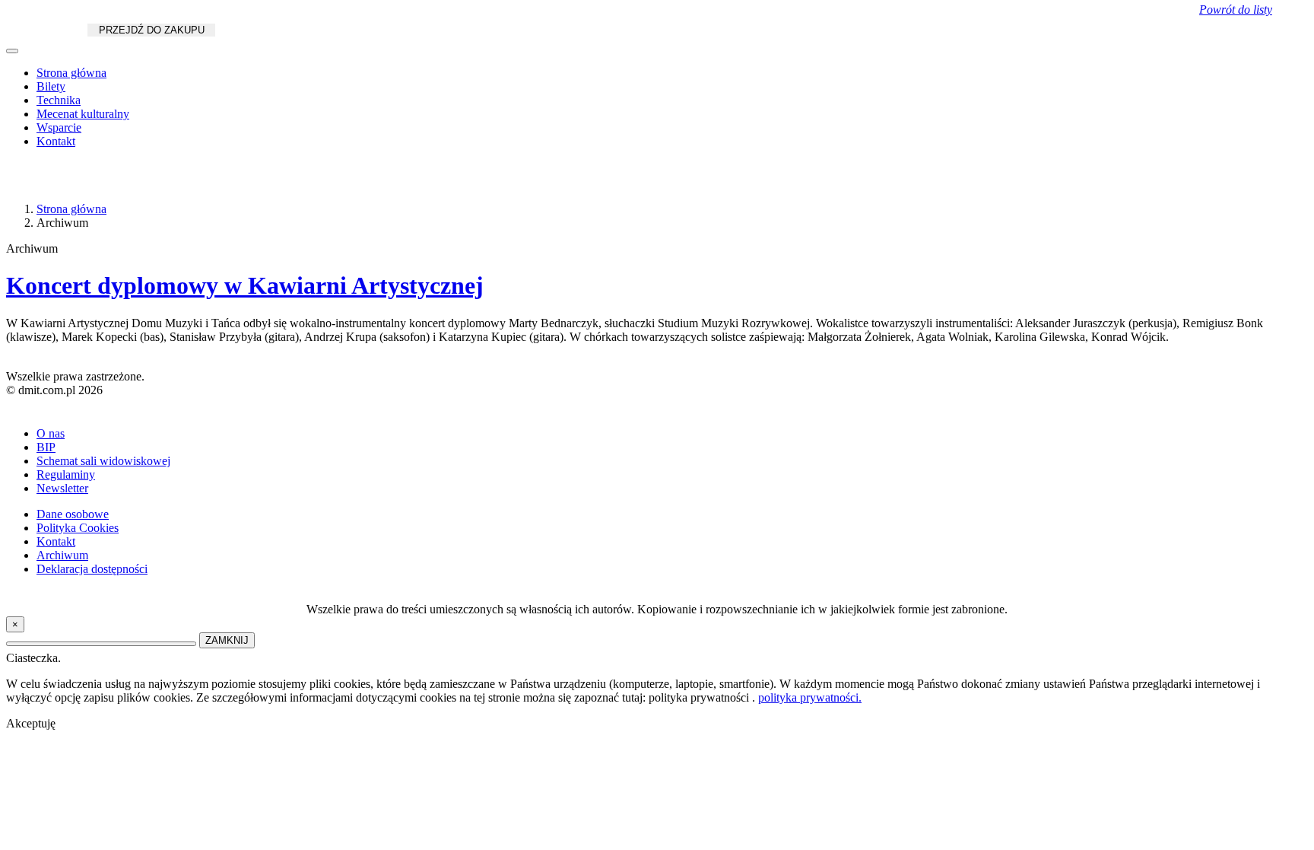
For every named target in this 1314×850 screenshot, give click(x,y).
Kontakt (55, 141)
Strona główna (71, 72)
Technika (58, 100)
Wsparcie (58, 127)
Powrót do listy (1235, 9)
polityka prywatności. (810, 697)
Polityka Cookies (77, 527)
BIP (46, 447)
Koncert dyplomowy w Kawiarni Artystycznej (245, 285)
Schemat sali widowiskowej (103, 460)
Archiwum (62, 555)
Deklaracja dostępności (92, 568)
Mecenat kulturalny (82, 113)
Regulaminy (65, 474)
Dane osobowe (72, 514)
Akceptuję (31, 723)
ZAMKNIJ (227, 640)
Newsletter (62, 488)
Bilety (50, 86)
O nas (50, 433)
